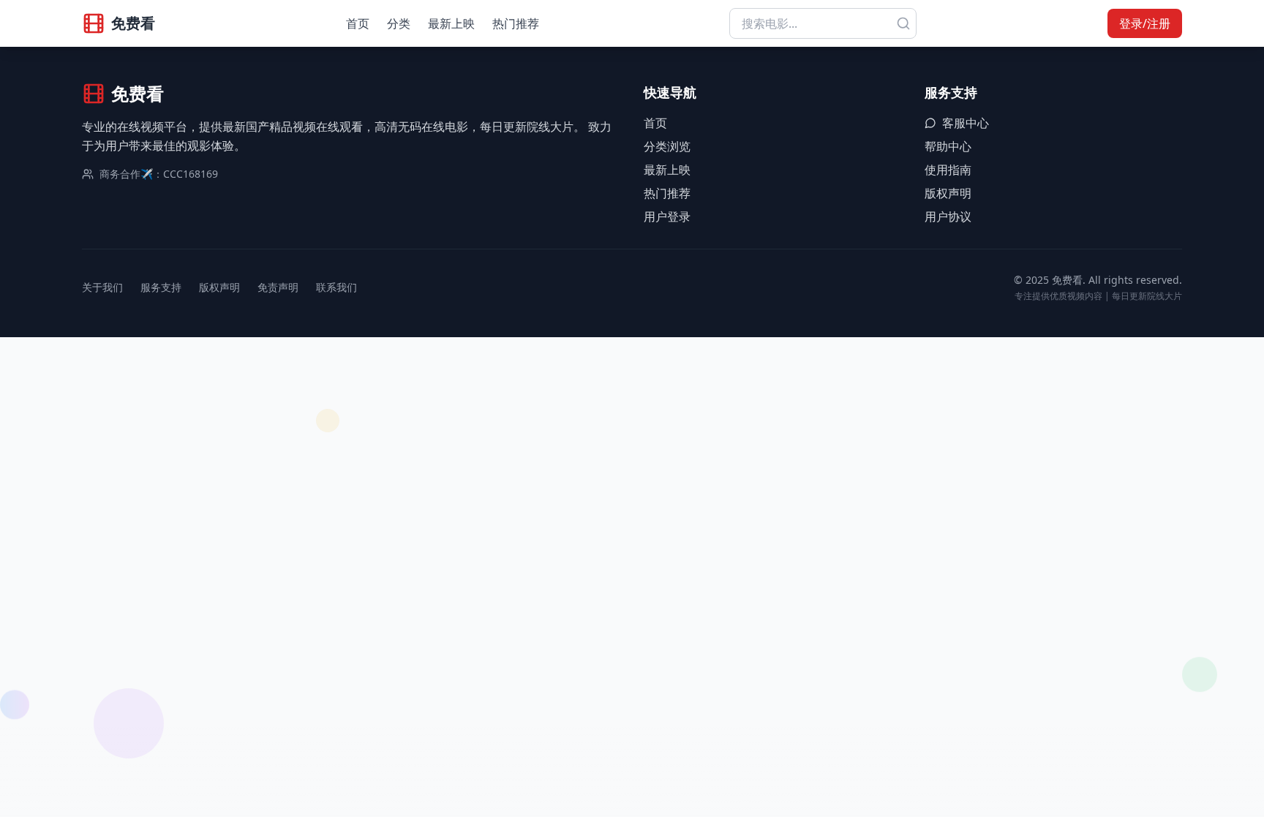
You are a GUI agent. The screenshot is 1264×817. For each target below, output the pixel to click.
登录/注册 (1144, 23)
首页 (357, 23)
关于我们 (102, 287)
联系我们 (336, 287)
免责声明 (277, 287)
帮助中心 (948, 146)
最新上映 (451, 23)
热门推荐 (515, 23)
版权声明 (948, 193)
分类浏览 (667, 146)
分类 (398, 23)
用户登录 (667, 216)
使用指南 (948, 170)
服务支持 (160, 287)
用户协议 (948, 216)
